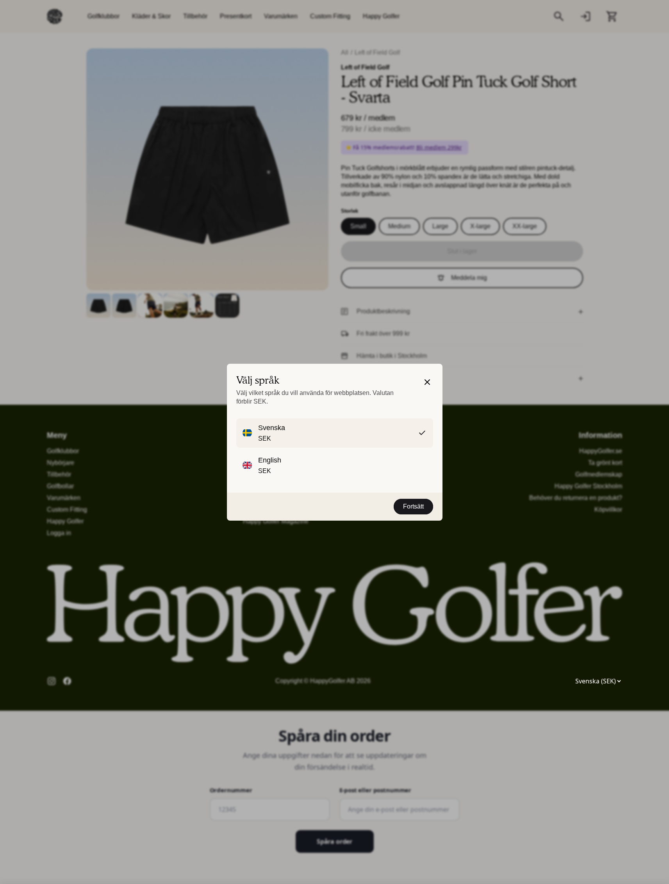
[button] (427, 391)
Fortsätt (413, 506)
